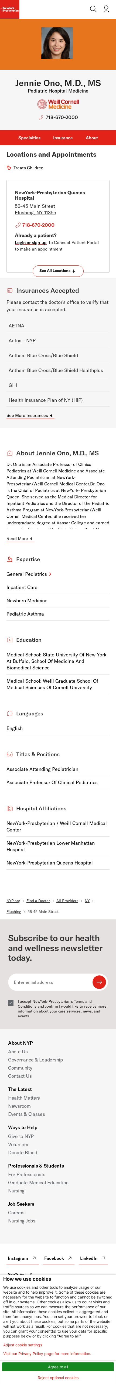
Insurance (63, 137)
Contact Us (20, 1076)
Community (20, 1068)
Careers (16, 1212)
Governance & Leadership (35, 1060)
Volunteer (18, 1144)
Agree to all (58, 1367)
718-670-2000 (62, 117)
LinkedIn (88, 1258)
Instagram (18, 1258)
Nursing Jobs (21, 1221)
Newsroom (19, 1106)
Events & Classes (26, 1114)
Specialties (29, 137)
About (92, 137)
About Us (18, 1051)
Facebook (54, 1258)
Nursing (16, 1191)
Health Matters (24, 1098)
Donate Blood (22, 1152)
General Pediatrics (26, 574)
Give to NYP (21, 1136)
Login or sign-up (31, 242)
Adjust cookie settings (22, 1345)
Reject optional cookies (58, 1377)
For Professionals (26, 1174)
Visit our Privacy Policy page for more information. (47, 1354)
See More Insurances (27, 415)
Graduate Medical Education (38, 1182)
